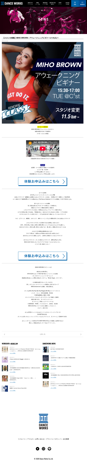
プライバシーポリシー (53, 439)
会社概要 (66, 439)
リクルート (22, 439)
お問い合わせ (39, 439)
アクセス (30, 439)
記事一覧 (42, 334)
